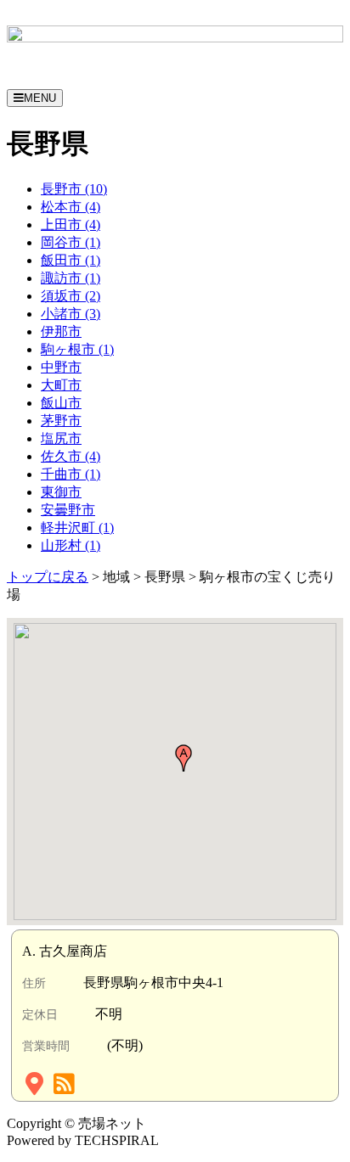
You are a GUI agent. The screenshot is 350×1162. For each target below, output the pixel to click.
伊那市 (61, 331)
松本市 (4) (70, 206)
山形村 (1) (70, 545)
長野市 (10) (74, 189)
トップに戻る (47, 577)
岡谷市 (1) (70, 242)
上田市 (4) (70, 224)
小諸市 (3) (70, 313)
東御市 (61, 492)
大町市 (61, 385)
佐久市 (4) (70, 456)
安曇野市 (68, 509)
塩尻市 (61, 438)
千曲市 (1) (70, 474)
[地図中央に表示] (36, 1088)
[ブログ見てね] (66, 1088)
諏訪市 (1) (70, 278)
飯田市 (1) (70, 260)
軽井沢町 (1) (77, 527)
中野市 (61, 367)
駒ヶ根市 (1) (77, 349)
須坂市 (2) (70, 296)
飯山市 (61, 403)
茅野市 (61, 420)
